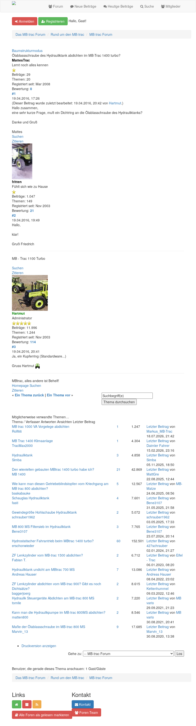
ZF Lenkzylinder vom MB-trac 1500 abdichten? (47, 555)
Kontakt (84, 704)
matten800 (20, 617)
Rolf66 (17, 431)
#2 (14, 215)
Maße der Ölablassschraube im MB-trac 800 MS (48, 626)
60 (118, 540)
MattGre (153, 474)
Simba (17, 459)
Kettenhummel (158, 588)
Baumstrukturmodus (27, 50)
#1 (14, 93)
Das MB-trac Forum (30, 34)
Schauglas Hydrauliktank (30, 498)
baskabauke (21, 493)
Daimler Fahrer (158, 445)
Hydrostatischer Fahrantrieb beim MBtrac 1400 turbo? (53, 540)
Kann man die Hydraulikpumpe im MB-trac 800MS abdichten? (58, 612)
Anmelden (26, 21)
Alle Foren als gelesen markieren (43, 714)
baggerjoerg (21, 593)
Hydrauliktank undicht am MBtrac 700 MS (43, 569)
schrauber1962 (23, 517)
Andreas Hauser (24, 574)
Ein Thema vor (58, 395)
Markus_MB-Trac (159, 431)
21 (118, 469)
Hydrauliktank (22, 455)
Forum (57, 6)
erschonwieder (23, 545)
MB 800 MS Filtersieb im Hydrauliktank (41, 526)
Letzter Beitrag (158, 426)
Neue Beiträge (85, 6)
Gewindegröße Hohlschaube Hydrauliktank (44, 512)
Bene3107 (154, 502)
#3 (14, 346)
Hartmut (115, 103)
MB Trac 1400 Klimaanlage (32, 440)
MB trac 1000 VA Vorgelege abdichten (40, 426)
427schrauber (157, 545)
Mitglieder (172, 6)
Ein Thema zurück (29, 395)
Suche (148, 6)
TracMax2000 (22, 445)
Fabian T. (19, 559)
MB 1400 (19, 474)
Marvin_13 (20, 631)
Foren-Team (88, 712)
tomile (16, 602)
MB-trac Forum (100, 34)
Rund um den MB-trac (67, 34)
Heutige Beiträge (120, 6)
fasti (15, 502)
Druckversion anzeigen (39, 645)
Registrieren (55, 21)
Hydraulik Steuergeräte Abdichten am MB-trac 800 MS (53, 598)
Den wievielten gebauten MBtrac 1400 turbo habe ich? (53, 469)
